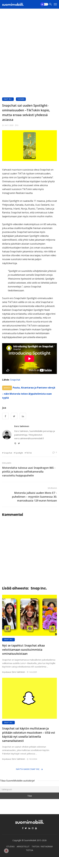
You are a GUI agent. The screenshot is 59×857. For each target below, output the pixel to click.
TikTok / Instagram (42, 846)
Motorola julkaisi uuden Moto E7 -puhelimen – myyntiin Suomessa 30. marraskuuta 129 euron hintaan (34, 496)
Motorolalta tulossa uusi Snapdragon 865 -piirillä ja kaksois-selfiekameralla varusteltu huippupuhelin (28, 471)
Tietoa (29, 850)
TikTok (29, 452)
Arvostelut (23, 846)
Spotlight (19, 452)
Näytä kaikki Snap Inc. (28, 769)
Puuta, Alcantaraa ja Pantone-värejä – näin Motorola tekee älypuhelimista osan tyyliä (28, 392)
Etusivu (10, 846)
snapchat (8, 452)
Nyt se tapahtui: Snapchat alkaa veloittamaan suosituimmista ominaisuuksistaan (23, 650)
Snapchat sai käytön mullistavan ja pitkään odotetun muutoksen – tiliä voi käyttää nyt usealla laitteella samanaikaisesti (28, 735)
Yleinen (20, 99)
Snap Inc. (8, 99)
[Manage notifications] (6, 850)
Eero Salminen (21, 426)
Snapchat (15, 379)
